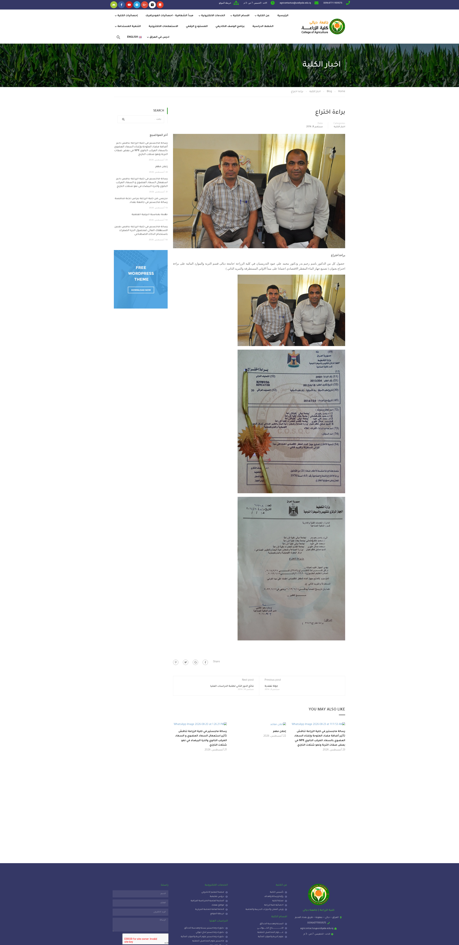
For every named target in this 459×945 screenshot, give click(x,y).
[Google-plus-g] (144, 4)
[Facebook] (205, 662)
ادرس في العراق (159, 37)
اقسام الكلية (241, 15)
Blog (329, 91)
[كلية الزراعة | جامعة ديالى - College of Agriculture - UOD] (322, 26)
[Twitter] (185, 662)
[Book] (160, 4)
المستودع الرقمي (197, 26)
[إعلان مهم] (278, 725)
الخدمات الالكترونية (213, 15)
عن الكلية (263, 15)
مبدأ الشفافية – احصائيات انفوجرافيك (169, 15)
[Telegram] (136, 4)
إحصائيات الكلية (127, 15)
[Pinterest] (175, 662)
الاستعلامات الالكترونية (163, 26)
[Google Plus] (195, 662)
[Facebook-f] (121, 4)
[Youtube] (129, 4)
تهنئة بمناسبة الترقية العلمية (150, 214)
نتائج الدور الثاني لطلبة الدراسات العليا (232, 686)
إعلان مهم (279, 731)
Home (341, 91)
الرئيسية (282, 15)
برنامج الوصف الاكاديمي (230, 26)
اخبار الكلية (315, 91)
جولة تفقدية (271, 686)
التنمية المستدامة (129, 26)
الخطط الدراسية (262, 26)
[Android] (113, 4)
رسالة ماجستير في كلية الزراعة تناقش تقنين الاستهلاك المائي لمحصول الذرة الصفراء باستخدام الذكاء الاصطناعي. (141, 230)
